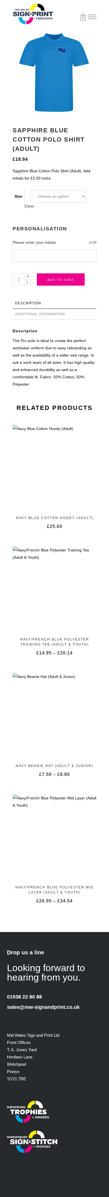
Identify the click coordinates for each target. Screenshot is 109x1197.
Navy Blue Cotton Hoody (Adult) (54, 518)
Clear (29, 206)
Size (18, 196)
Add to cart (60, 279)
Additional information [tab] (40, 314)
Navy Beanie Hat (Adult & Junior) (54, 766)
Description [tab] (28, 303)
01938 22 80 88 (24, 997)
